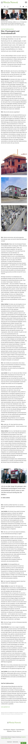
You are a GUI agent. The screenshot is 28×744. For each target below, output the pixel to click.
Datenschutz (15, 741)
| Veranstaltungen (19, 729)
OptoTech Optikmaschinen (7, 29)
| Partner (14, 731)
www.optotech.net (5, 707)
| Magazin (12, 729)
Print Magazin (7, 729)
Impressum (9, 741)
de (22, 743)
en (24, 743)
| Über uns (18, 731)
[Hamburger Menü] (26, 2)
